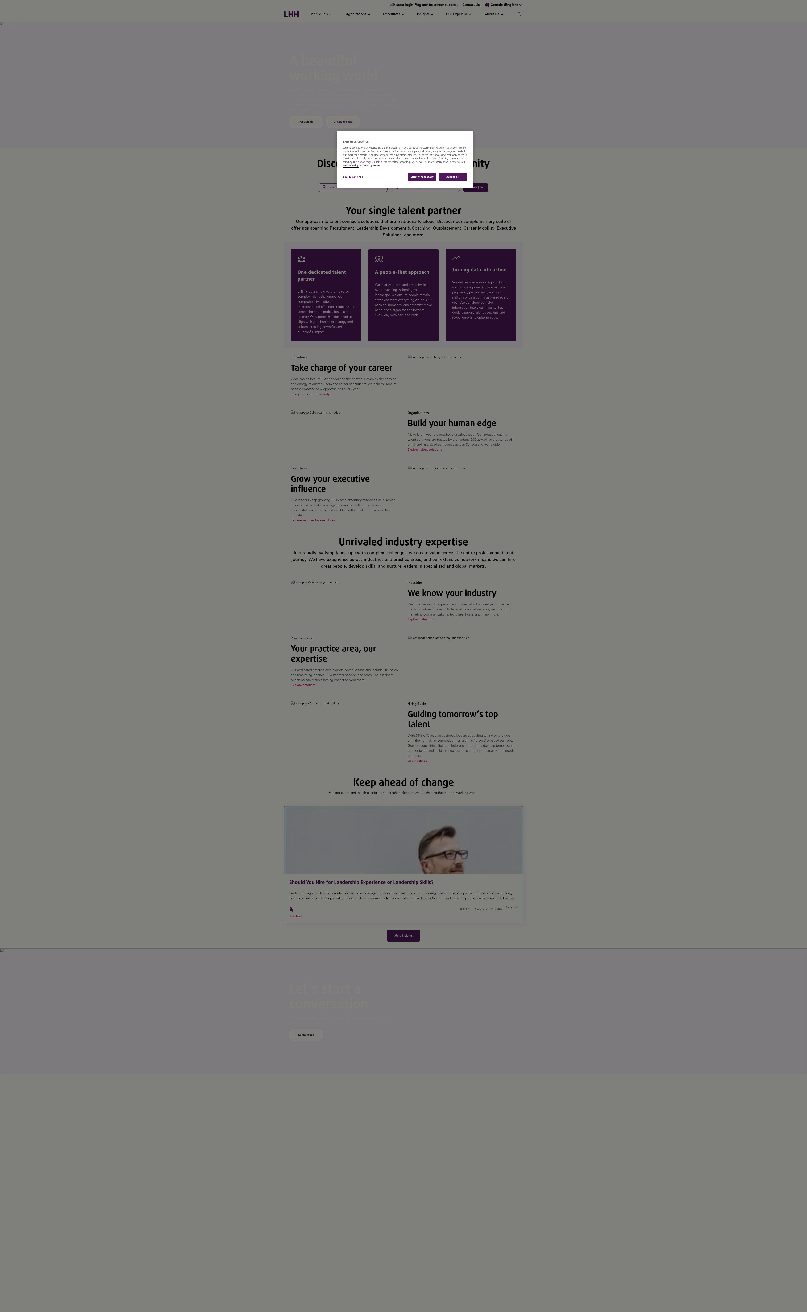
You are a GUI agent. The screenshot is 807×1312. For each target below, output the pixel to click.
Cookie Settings (353, 176)
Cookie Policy (350, 165)
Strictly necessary (422, 176)
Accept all (452, 176)
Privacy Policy (372, 165)
